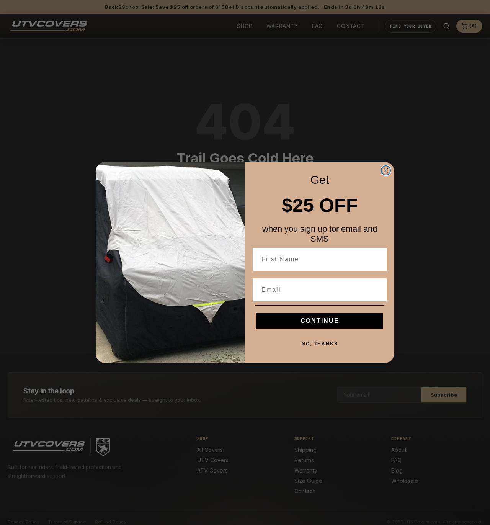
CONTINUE (320, 320)
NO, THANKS (320, 344)
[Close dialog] (385, 170)
